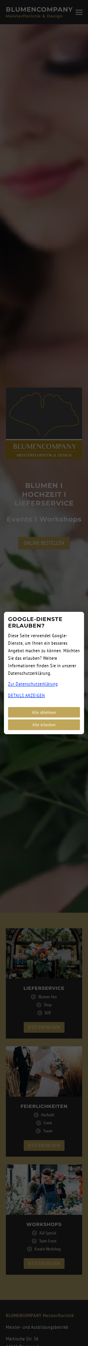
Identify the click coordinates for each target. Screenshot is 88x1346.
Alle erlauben (44, 724)
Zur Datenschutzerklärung (33, 684)
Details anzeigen (26, 695)
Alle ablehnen (44, 712)
